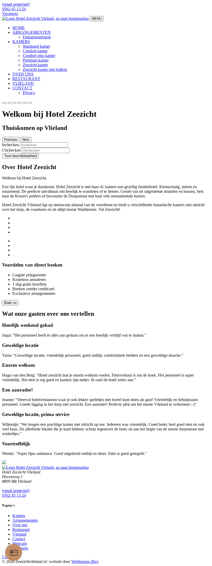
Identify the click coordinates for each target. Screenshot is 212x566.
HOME (18, 28)
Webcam (19, 543)
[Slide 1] (9, 103)
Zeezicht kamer (35, 65)
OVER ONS (23, 74)
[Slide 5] (30, 103)
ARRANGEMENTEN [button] (31, 32)
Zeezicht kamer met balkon (45, 69)
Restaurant (21, 529)
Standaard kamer (36, 46)
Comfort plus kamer (39, 55)
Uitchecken (11, 150)
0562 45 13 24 (14, 9)
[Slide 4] (25, 103)
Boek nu (10, 303)
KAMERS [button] (21, 41)
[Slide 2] (14, 103)
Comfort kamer (35, 51)
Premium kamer (36, 60)
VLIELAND (23, 83)
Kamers (18, 515)
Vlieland (19, 534)
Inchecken (10, 145)
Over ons (19, 525)
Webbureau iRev (85, 561)
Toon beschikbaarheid (20, 156)
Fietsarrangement (37, 37)
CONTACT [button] (22, 88)
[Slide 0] (4, 103)
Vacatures (10, 13)
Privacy (29, 92)
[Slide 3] (20, 103)
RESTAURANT (26, 79)
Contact (18, 539)
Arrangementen (25, 520)
